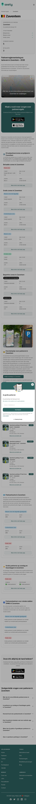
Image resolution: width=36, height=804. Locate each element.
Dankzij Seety (18, 419)
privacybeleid (6, 415)
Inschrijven (18, 409)
